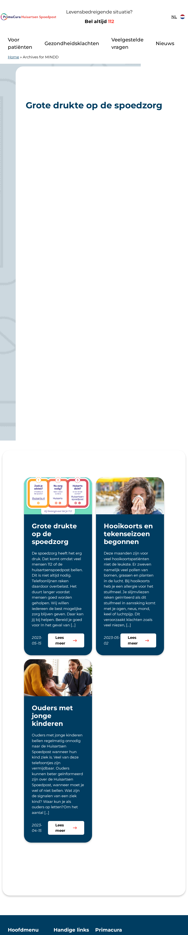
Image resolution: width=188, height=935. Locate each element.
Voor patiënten (20, 43)
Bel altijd (99, 21)
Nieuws (165, 43)
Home (13, 57)
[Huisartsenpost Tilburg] (28, 17)
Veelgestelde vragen (127, 43)
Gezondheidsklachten (72, 43)
